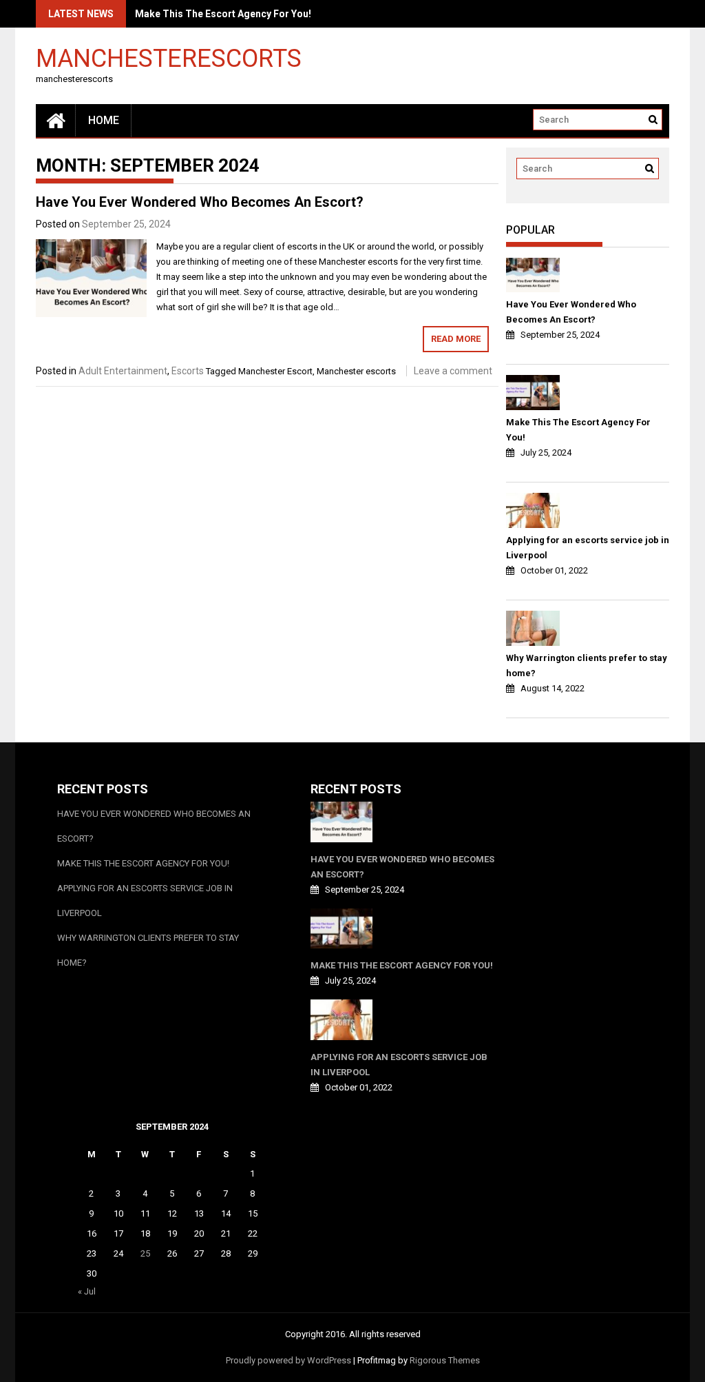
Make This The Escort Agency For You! (223, 13)
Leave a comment (453, 370)
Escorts (187, 370)
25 (145, 1253)
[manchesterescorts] (56, 120)
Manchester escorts (356, 371)
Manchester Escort (275, 371)
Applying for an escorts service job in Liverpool (587, 547)
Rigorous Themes (445, 1360)
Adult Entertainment (122, 370)
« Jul (87, 1291)
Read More (456, 339)
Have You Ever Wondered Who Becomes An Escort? (200, 202)
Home (103, 120)
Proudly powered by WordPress (288, 1360)
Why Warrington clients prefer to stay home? (586, 665)
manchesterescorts (169, 57)
